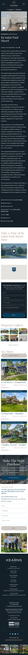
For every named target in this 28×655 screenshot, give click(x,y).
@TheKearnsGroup (14, 640)
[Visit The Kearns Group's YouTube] (15, 634)
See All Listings (13, 355)
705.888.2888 (8, 497)
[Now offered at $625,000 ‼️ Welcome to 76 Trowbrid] (23, 649)
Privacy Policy (14, 617)
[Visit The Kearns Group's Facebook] (10, 634)
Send (13, 315)
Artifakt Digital (16, 619)
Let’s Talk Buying (13, 477)
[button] (24, 4)
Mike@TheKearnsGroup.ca (10, 499)
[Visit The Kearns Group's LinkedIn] (13, 634)
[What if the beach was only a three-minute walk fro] (14, 649)
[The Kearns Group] (14, 4)
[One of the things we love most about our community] (4, 649)
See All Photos (13, 345)
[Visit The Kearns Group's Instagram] (18, 634)
